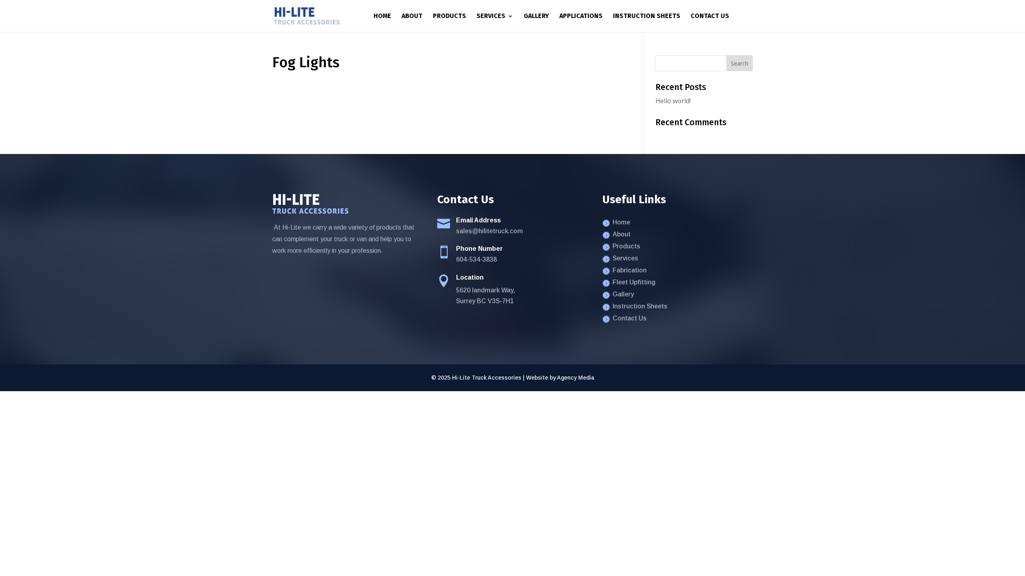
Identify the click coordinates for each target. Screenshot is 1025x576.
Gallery (536, 16)
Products (449, 16)
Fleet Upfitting (634, 283)
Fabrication (630, 271)
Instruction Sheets (646, 16)
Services (490, 16)
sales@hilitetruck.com (489, 231)
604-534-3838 (476, 259)
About (412, 16)
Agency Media (575, 377)
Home (382, 16)
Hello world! (673, 100)
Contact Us (710, 16)
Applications (581, 16)
